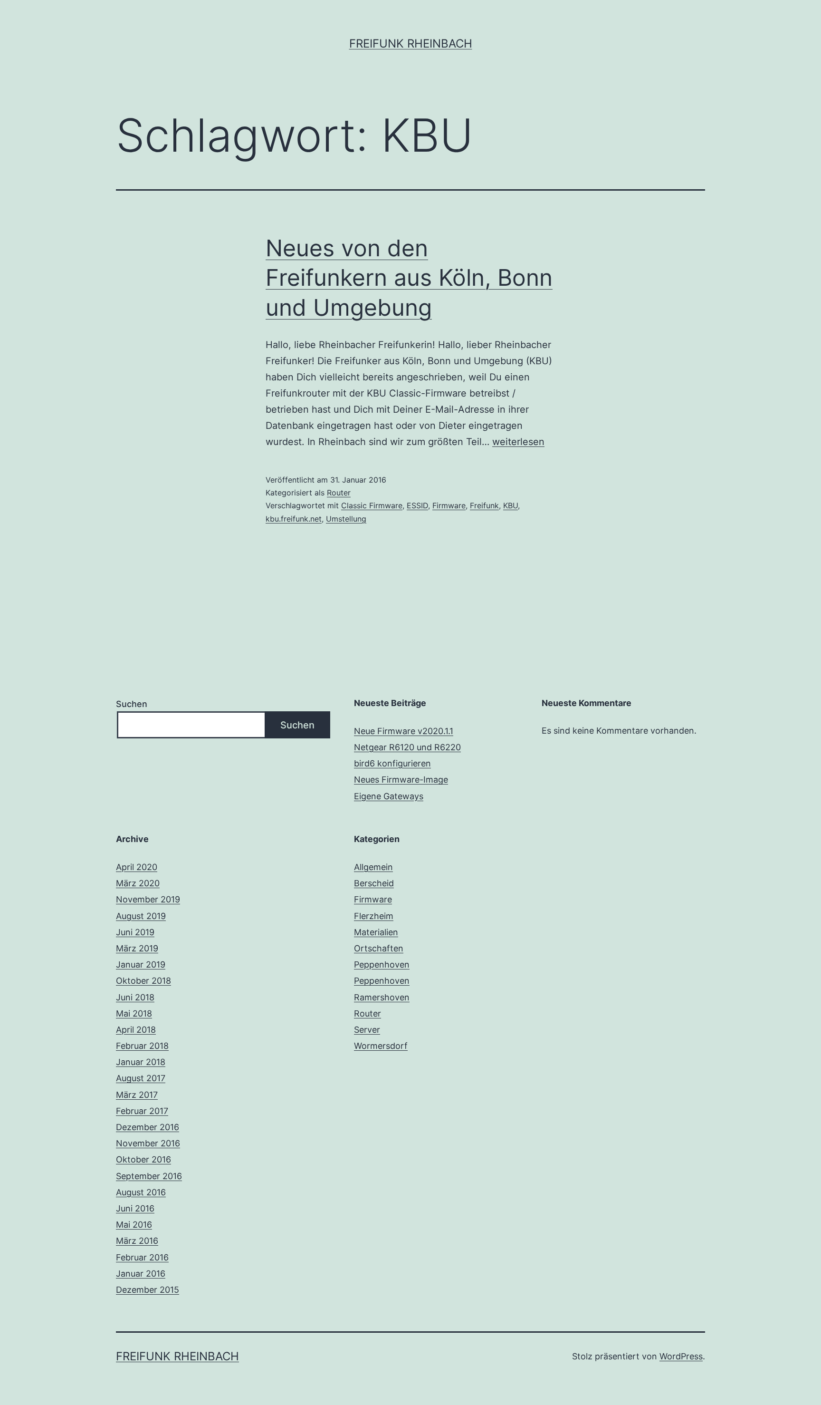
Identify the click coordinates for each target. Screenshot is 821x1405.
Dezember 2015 (147, 1290)
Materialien (376, 932)
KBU (510, 505)
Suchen (131, 704)
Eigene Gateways (388, 796)
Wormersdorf (381, 1046)
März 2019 (137, 948)
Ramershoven (382, 997)
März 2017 (137, 1095)
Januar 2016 (140, 1274)
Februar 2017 (142, 1111)
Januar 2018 (140, 1062)
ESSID (417, 505)
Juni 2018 (135, 997)
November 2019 (148, 899)
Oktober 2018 (143, 981)
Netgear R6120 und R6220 (407, 747)
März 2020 (138, 883)
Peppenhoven (382, 964)
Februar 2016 (142, 1257)
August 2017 (140, 1078)
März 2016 (137, 1241)
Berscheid (374, 883)
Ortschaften (378, 948)
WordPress (681, 1356)
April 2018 (136, 1030)
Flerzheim (373, 916)
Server (367, 1030)
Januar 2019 (140, 964)
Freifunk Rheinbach (410, 43)
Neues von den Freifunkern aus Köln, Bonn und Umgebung (409, 277)
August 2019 (141, 916)
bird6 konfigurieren (392, 763)
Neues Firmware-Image (401, 780)
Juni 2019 (135, 932)
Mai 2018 (134, 1013)
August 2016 (141, 1192)
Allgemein (373, 867)
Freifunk (484, 505)
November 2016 (148, 1143)
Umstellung (346, 518)
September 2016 (149, 1176)
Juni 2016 (135, 1208)
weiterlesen (518, 441)
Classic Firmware (371, 505)
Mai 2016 (134, 1225)
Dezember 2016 (147, 1127)
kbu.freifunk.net (294, 518)
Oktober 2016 (143, 1159)
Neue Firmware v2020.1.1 (403, 731)
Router (339, 492)
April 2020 (136, 867)
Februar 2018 (142, 1046)
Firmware (449, 505)
